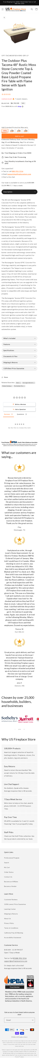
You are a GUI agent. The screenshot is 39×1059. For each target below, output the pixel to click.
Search (6, 862)
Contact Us (8, 877)
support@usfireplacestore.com (19, 174)
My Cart (7, 867)
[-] (5, 131)
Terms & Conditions (11, 928)
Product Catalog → (7, 386)
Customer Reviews (11, 899)
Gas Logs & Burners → (29, 382)
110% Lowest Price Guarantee (15, 904)
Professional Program (11, 858)
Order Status (9, 872)
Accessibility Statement (12, 937)
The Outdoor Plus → (19, 386)
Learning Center (10, 909)
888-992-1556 (17, 171)
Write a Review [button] (20, 404)
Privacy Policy (9, 923)
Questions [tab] (20, 414)
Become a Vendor (10, 886)
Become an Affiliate (11, 881)
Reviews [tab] (7, 414)
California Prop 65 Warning (13, 933)
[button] (2, 9)
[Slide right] (24, 729)
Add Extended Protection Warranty (15, 127)
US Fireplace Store (21, 1037)
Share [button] (6, 377)
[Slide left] (15, 729)
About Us (7, 918)
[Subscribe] (32, 1020)
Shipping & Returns (11, 914)
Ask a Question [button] (20, 409)
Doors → (18, 382)
